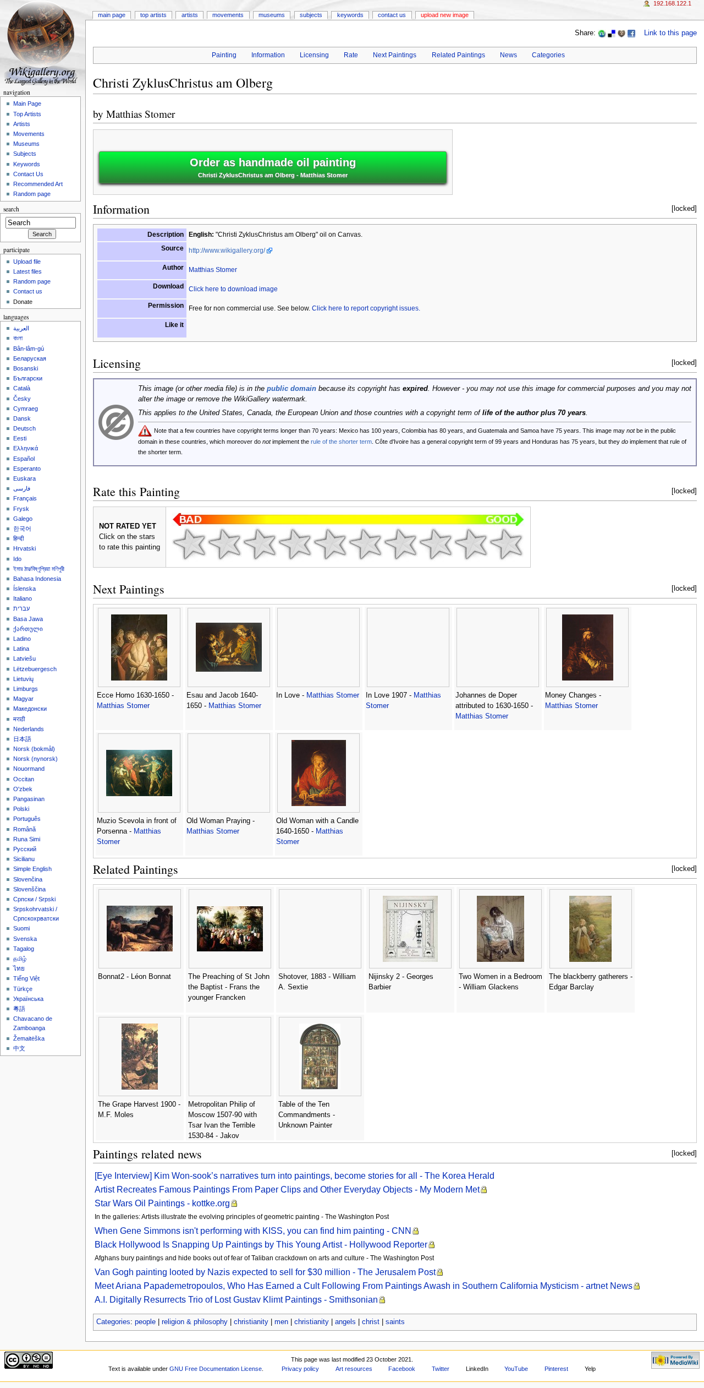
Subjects (311, 15)
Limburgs (25, 688)
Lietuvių (23, 679)
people (145, 1322)
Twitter (440, 1368)
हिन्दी (18, 538)
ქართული (28, 628)
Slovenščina (29, 889)
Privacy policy (300, 1368)
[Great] (435, 544)
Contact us (27, 291)
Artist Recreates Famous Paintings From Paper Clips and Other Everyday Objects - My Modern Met (287, 1189)
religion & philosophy (195, 1322)
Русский (24, 849)
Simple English (32, 869)
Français (25, 498)
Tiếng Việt (26, 978)
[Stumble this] (602, 33)
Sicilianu (24, 859)
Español (24, 458)
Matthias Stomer (140, 114)
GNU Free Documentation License (215, 1368)
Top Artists (153, 15)
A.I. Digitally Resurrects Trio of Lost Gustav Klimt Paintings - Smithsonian (236, 1299)
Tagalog (23, 948)
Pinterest (556, 1368)
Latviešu (24, 658)
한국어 (22, 528)
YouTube (516, 1368)
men (281, 1322)
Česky (22, 398)
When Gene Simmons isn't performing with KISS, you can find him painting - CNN (253, 1230)
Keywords (350, 15)
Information (268, 55)
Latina (21, 648)
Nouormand (29, 768)
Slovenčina (27, 879)
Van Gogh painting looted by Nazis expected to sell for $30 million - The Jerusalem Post (265, 1272)
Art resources (354, 1368)
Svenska (25, 938)
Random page (32, 193)
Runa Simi (26, 839)
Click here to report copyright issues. (366, 308)
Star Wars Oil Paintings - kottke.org (162, 1203)
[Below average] (294, 544)
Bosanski (25, 368)
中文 (19, 1048)
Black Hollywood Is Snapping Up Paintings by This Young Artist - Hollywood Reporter (261, 1244)
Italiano (22, 598)
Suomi (21, 928)
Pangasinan (29, 799)
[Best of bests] (506, 544)
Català (21, 388)
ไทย (19, 968)
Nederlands (28, 729)
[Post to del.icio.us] (611, 33)
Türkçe (22, 989)
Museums (271, 15)
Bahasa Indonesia (37, 578)
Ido (17, 559)
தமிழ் (19, 958)
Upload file (27, 261)
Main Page (111, 15)
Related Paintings (458, 55)
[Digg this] (621, 33)
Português (27, 818)
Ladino (22, 638)
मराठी (19, 719)
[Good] (365, 544)
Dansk (22, 418)
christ (371, 1322)
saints (395, 1322)
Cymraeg (25, 408)
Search (11, 209)
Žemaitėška (29, 1038)
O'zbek (22, 789)
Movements (228, 15)
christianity (251, 1322)
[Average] (330, 544)
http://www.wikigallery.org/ (227, 250)
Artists (190, 15)
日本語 (22, 739)
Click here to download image (233, 289)
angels (345, 1322)
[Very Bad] (189, 544)
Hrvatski (24, 548)
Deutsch (24, 428)
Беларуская (29, 358)
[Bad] (224, 544)
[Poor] (259, 544)
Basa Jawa (28, 619)
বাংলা (18, 338)
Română (24, 829)
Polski (21, 808)
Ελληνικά (25, 448)
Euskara (24, 478)
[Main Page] (42, 42)
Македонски (30, 708)
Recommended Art (38, 184)
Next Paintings (394, 55)
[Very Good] (400, 544)
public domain (291, 389)
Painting (224, 55)
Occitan (23, 779)
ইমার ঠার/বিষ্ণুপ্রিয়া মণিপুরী (38, 568)
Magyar (23, 698)
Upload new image (445, 15)
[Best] (470, 544)
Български (27, 378)
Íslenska (24, 588)
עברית (21, 608)
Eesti (19, 438)
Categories (548, 55)
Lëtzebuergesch (35, 669)
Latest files (27, 271)
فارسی (21, 488)
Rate (351, 55)
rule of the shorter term (341, 441)
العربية (21, 328)
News (508, 55)
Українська (28, 998)
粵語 (19, 1008)
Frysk (21, 508)
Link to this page (670, 33)
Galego (22, 518)
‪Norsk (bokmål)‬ (34, 748)
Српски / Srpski (34, 899)
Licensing (314, 55)
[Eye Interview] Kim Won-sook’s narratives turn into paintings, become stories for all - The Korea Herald (294, 1175)
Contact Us (392, 15)
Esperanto (27, 468)
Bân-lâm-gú (28, 348)
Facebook (401, 1368)
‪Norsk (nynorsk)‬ (35, 758)
